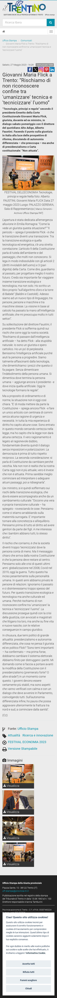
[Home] (3, 31)
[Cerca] (51, 22)
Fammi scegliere (28, 980)
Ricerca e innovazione (37, 735)
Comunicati (26, 40)
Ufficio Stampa (9, 40)
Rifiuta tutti (28, 972)
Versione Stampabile (22, 749)
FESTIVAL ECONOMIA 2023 (27, 742)
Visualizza (12, 785)
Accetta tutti (28, 964)
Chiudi (28, 988)
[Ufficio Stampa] (28, 8)
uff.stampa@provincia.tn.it (15, 891)
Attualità (14, 735)
